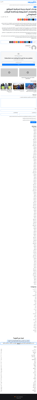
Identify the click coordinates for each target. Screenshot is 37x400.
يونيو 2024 (35, 160)
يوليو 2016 (35, 276)
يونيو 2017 (35, 260)
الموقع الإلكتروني (15, 112)
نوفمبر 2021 (34, 204)
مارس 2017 (35, 264)
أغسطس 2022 (34, 190)
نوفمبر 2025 (34, 141)
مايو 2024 (35, 162)
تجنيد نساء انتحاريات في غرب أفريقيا (19, 90)
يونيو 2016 (35, 278)
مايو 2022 (35, 195)
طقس (35, 321)
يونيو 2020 (35, 228)
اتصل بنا (17, 396)
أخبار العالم (35, 291)
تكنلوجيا (35, 300)
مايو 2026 (35, 132)
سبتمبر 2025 (34, 144)
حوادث (35, 307)
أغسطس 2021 (34, 207)
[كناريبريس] (32, 2)
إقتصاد (35, 294)
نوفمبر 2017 (34, 252)
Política (35, 288)
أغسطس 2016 (34, 275)
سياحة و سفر (34, 313)
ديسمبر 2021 (34, 202)
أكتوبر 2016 (35, 272)
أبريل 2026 (35, 133)
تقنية (35, 298)
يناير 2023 (35, 183)
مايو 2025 (35, 150)
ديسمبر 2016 (34, 269)
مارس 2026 (35, 135)
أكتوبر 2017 (35, 253)
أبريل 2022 (35, 196)
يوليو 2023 (35, 174)
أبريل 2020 (35, 231)
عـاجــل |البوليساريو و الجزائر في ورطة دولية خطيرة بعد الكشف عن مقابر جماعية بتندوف (18, 343)
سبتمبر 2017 (34, 255)
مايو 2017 (35, 261)
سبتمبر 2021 (34, 205)
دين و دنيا (35, 309)
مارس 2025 (35, 153)
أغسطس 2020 (34, 225)
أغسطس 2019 (34, 243)
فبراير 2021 (35, 216)
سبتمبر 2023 (34, 171)
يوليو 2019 (35, 244)
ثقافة (35, 303)
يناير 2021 (35, 217)
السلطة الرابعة (34, 295)
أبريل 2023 (35, 178)
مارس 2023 (35, 180)
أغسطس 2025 (34, 145)
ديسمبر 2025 (34, 139)
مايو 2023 (35, 177)
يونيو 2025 (35, 148)
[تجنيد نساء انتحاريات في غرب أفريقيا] (18, 86)
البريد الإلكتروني (34, 112)
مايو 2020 (35, 229)
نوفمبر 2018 (34, 250)
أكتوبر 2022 (34, 187)
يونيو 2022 (35, 193)
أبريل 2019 (35, 249)
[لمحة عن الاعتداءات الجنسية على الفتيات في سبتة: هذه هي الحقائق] (30, 86)
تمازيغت (35, 301)
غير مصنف (35, 322)
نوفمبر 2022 (34, 186)
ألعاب (35, 292)
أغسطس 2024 (34, 157)
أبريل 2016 (35, 281)
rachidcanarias (33, 17)
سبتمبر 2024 (34, 156)
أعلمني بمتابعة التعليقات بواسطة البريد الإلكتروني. (29, 118)
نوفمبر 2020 (34, 220)
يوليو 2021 (35, 208)
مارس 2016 (35, 282)
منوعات (35, 331)
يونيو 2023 (35, 175)
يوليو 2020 (35, 226)
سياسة (35, 315)
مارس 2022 (35, 198)
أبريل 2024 (35, 163)
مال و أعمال (34, 327)
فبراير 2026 (35, 136)
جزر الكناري (35, 304)
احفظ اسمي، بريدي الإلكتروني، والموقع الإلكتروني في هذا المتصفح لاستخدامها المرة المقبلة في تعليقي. (22, 116)
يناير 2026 (35, 138)
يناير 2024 (35, 168)
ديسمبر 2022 (34, 184)
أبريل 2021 (35, 213)
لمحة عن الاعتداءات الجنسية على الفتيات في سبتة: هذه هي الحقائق (31, 91)
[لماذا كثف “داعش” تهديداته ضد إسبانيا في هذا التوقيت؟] (6, 86)
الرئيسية (34, 5)
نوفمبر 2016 (34, 270)
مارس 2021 (35, 214)
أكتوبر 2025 (34, 142)
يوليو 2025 (35, 147)
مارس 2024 (35, 165)
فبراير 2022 (35, 199)
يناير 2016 (35, 284)
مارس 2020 (35, 232)
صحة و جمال (34, 319)
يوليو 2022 (35, 192)
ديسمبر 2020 (34, 219)
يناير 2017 (35, 267)
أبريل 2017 (35, 263)
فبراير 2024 (35, 166)
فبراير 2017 (35, 266)
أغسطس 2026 (34, 127)
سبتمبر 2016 (34, 273)
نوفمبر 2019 (34, 238)
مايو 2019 (35, 247)
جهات (35, 306)
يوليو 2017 (35, 258)
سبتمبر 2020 (34, 223)
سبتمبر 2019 (34, 241)
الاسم (35, 108)
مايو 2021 (35, 211)
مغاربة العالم (34, 330)
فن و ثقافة (35, 325)
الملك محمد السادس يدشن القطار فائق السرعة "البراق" (18, 341)
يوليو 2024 (35, 159)
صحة (35, 318)
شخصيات (35, 316)
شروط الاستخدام (20, 396)
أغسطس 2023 (34, 172)
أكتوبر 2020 (34, 222)
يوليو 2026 (35, 129)
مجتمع (32, 5)
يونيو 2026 (35, 130)
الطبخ (35, 297)
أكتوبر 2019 (35, 240)
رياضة (35, 310)
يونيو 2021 (35, 210)
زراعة (35, 312)
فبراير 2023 (35, 181)
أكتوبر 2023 (34, 169)
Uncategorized (34, 289)
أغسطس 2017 (34, 257)
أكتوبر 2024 (34, 154)
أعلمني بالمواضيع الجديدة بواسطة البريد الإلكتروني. (29, 120)
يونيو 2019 (35, 246)
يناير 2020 (35, 235)
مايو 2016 (35, 279)
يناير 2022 (35, 201)
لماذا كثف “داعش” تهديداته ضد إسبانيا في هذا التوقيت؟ (6, 91)
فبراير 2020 (35, 234)
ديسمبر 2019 (34, 237)
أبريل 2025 (35, 151)
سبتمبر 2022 (34, 189)
